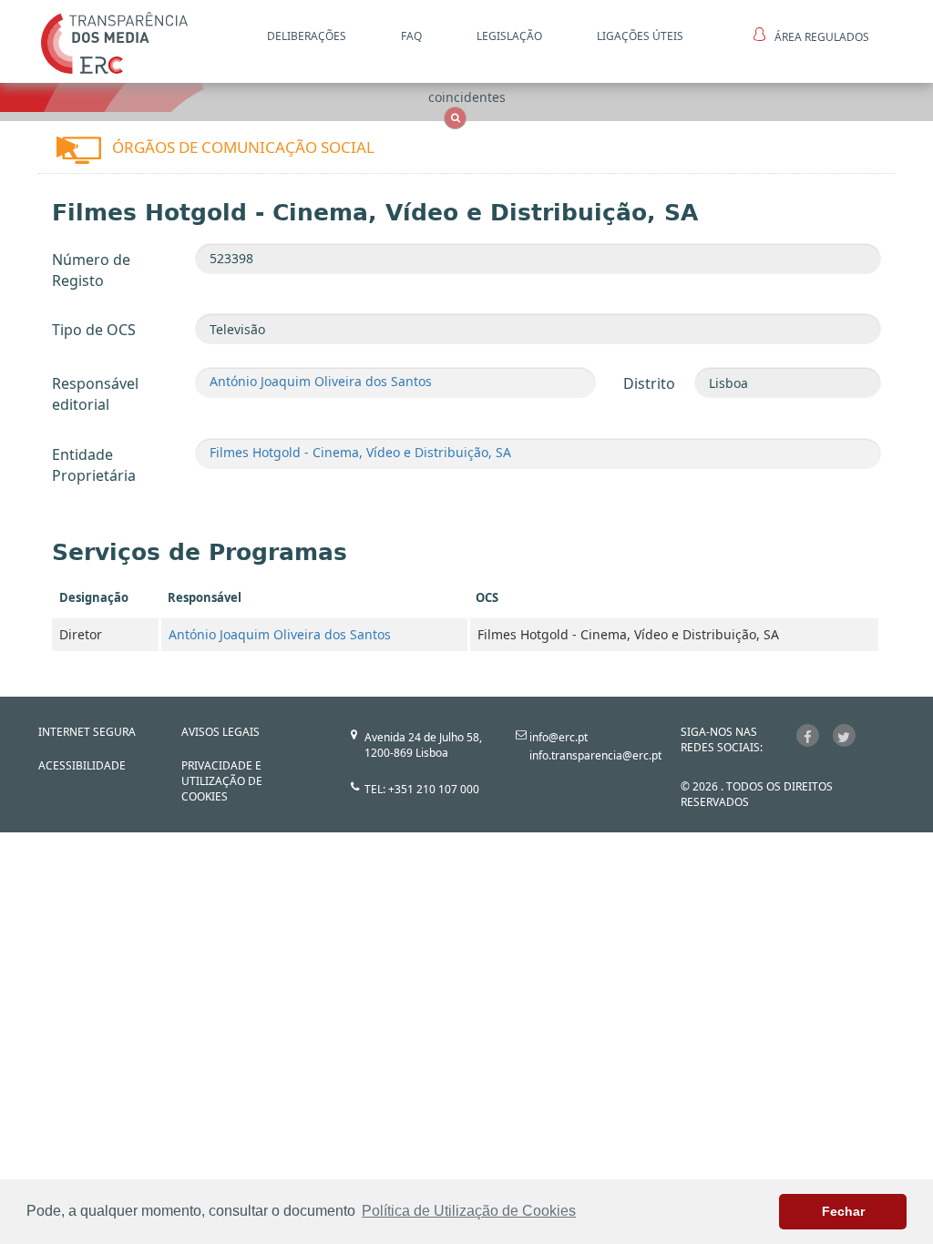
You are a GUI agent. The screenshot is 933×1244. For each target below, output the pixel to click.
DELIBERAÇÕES (306, 36)
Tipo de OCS (94, 330)
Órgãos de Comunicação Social (243, 147)
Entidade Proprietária (94, 464)
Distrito (649, 383)
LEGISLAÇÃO (509, 36)
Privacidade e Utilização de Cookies (221, 781)
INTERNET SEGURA (87, 731)
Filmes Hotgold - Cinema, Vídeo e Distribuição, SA (360, 452)
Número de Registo (91, 270)
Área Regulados (821, 37)
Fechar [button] (843, 1211)
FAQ (411, 36)
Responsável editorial (95, 393)
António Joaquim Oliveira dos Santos (321, 381)
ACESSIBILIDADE (82, 765)
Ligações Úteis (640, 36)
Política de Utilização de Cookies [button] (469, 1211)
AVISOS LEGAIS (220, 731)
